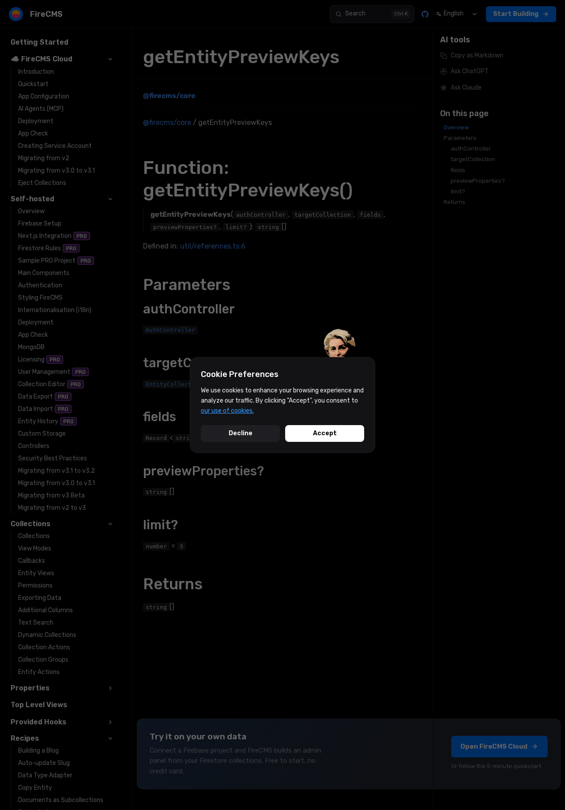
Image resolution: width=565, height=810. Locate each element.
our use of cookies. (227, 410)
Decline (240, 433)
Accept (325, 433)
